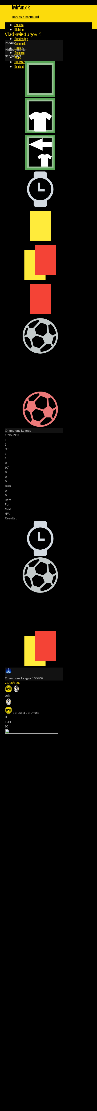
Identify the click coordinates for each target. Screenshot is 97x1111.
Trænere (19, 52)
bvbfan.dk (21, 7)
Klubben (19, 29)
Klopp (17, 56)
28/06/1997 (12, 683)
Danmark (19, 43)
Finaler (18, 47)
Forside (19, 24)
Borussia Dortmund (25, 17)
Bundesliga (21, 38)
